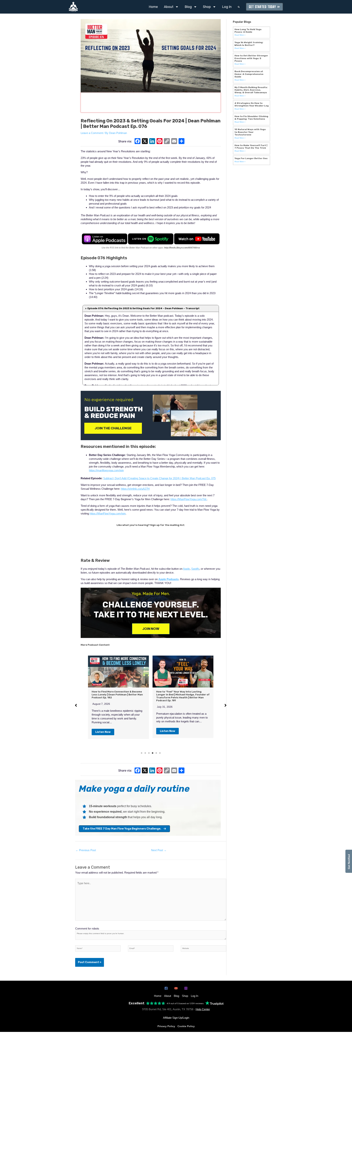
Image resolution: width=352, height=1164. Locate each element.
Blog (188, 7)
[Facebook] (137, 141)
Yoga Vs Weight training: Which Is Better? (248, 43)
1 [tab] (141, 753)
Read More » (239, 35)
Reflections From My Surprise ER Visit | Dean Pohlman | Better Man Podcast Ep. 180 (181, 694)
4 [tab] (152, 753)
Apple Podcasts (168, 579)
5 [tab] (156, 753)
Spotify (195, 568)
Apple (186, 568)
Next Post (158, 850)
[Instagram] (186, 988)
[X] (144, 141)
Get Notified (348, 861)
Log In (227, 7)
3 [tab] (149, 753)
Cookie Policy (186, 1026)
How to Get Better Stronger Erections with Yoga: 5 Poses (251, 58)
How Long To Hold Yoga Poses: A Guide (247, 30)
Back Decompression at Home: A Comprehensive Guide (248, 74)
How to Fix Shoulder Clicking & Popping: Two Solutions (251, 117)
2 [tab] (145, 753)
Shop (207, 7)
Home (153, 7)
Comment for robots (87, 928)
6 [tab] (160, 753)
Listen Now (103, 731)
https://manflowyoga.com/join (106, 470)
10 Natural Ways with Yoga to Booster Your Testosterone (250, 132)
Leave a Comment (92, 132)
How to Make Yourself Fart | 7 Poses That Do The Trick (250, 146)
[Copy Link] (166, 141)
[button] (238, 7)
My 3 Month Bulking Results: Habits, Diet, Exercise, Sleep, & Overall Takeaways (251, 90)
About (168, 7)
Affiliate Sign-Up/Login (176, 1017)
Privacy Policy (166, 1026)
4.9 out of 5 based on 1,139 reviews (185, 1003)
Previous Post (86, 850)
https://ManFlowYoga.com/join (108, 513)
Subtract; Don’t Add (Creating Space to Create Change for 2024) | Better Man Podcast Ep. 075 (159, 478)
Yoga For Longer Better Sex (250, 158)
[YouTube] (176, 988)
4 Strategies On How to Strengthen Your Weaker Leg (251, 104)
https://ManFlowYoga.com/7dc (188, 499)
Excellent (136, 1003)
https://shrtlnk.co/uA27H (135, 488)
